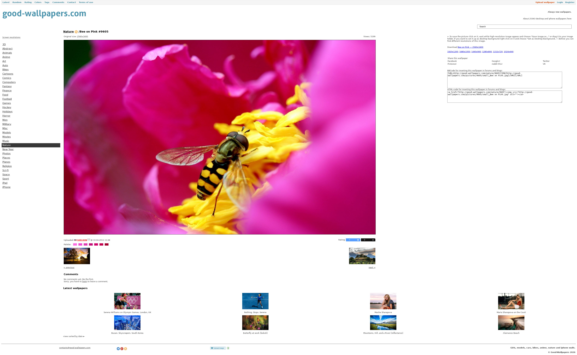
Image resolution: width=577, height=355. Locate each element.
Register (569, 2)
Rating (28, 2)
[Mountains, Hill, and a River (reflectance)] (383, 329)
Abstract (7, 48)
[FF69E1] (75, 244)
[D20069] (96, 244)
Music (5, 141)
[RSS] (76, 31)
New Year (8, 149)
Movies (6, 137)
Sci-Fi (5, 170)
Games (6, 103)
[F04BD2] (80, 244)
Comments (58, 2)
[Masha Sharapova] (383, 308)
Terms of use (86, 2)
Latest (6, 2)
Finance (7, 90)
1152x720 (498, 52)
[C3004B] (101, 244)
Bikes (5, 69)
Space (6, 174)
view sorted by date (73, 336)
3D (4, 44)
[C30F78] (91, 244)
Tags (46, 2)
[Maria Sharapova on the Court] (511, 308)
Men (5, 120)
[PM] (89, 240)
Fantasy (7, 86)
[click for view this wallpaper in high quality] (220, 234)
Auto (5, 65)
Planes (6, 162)
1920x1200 (452, 52)
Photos (6, 153)
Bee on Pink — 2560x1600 (470, 47)
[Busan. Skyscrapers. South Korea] (127, 329)
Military (6, 124)
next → (372, 267)
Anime (6, 57)
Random (16, 2)
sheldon (82, 239)
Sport (5, 179)
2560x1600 (82, 36)
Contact (71, 2)
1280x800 (487, 52)
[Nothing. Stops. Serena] (255, 308)
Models (6, 132)
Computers (9, 82)
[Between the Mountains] (362, 263)
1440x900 (476, 52)
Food (5, 95)
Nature (6, 145)
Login (560, 2)
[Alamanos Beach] (511, 329)
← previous (69, 267)
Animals (7, 53)
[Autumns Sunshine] (77, 263)
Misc (5, 128)
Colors (38, 2)
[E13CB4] (85, 244)
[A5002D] (106, 244)
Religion (7, 166)
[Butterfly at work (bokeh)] (255, 329)
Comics (6, 78)
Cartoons (7, 74)
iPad (4, 183)
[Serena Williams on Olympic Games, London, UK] (127, 308)
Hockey (6, 107)
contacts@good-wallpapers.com (74, 348)
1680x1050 (464, 52)
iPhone (6, 187)
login (84, 281)
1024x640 (508, 52)
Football (7, 99)
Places (6, 158)
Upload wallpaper (545, 2)
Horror (6, 116)
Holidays (7, 111)
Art (4, 61)
